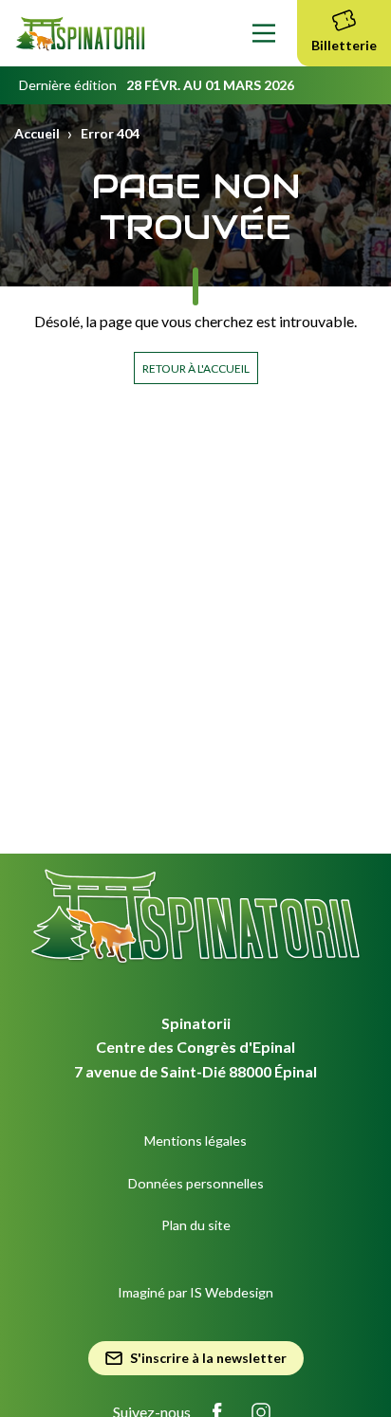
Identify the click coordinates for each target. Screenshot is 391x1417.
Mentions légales (195, 1140)
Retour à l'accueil (196, 368)
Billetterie (344, 45)
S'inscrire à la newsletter (208, 1358)
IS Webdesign (231, 1292)
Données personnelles (196, 1183)
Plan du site (196, 1225)
